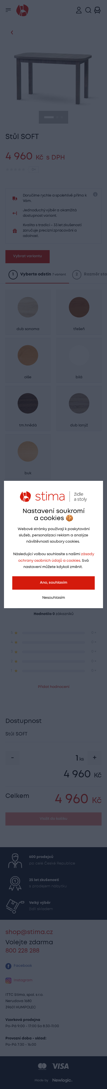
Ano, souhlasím (53, 582)
